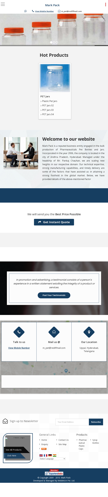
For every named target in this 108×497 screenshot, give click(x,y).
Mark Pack (52, 5)
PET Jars (45, 96)
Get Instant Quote (56, 222)
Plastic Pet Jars (49, 101)
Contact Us (63, 440)
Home (44, 440)
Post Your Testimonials (54, 295)
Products (81, 434)
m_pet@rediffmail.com (71, 11)
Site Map (62, 444)
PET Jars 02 (48, 105)
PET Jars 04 (48, 114)
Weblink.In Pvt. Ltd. (66, 480)
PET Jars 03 (48, 110)
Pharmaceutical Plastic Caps (83, 444)
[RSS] (43, 448)
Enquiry (44, 444)
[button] (44, 11)
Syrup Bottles (95, 441)
